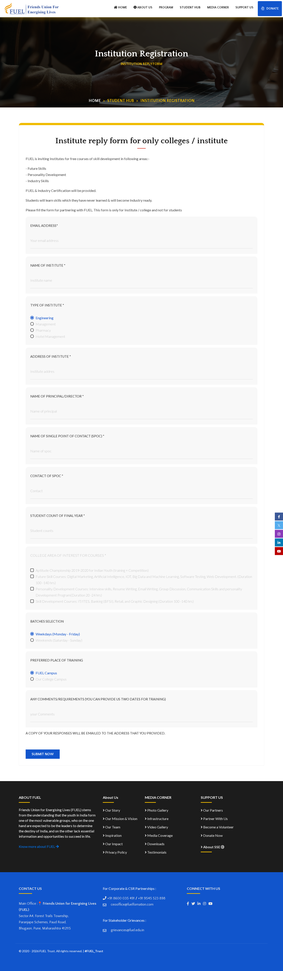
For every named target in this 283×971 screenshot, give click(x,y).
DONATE (272, 8)
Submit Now (43, 754)
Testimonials (156, 852)
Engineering (45, 318)
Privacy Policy (116, 852)
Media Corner (218, 7)
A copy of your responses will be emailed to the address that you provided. (95, 733)
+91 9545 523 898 (151, 898)
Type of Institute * (47, 305)
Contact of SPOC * (46, 476)
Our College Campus (51, 679)
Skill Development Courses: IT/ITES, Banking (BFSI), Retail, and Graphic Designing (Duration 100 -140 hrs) (115, 601)
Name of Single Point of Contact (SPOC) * (67, 436)
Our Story (112, 810)
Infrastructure (157, 818)
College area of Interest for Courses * (68, 555)
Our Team (112, 827)
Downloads (155, 844)
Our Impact (114, 844)
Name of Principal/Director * (57, 396)
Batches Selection (47, 621)
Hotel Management (50, 336)
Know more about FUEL (37, 846)
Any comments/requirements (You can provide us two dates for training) (98, 699)
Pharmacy (43, 330)
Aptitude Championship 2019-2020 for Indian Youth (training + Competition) (92, 570)
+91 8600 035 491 (121, 898)
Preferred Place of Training (56, 660)
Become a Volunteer (218, 827)
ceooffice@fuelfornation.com (132, 904)
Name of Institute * (47, 265)
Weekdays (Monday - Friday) (58, 634)
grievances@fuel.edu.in (127, 930)
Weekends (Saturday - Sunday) (59, 640)
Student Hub (190, 7)
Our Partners (213, 810)
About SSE (212, 847)
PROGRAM (166, 7)
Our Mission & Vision (121, 818)
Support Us (244, 7)
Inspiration (113, 835)
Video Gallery (157, 827)
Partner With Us (215, 818)
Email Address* (44, 225)
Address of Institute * (50, 356)
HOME (122, 7)
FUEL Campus (46, 673)
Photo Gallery (157, 810)
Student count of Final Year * (57, 516)
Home (95, 101)
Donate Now (213, 835)
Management (46, 324)
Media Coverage (160, 835)
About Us (144, 7)
